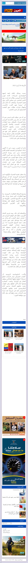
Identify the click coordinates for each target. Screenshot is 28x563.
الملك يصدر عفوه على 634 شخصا (10, 497)
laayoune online (8, 559)
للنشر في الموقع (6, 530)
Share (24, 319)
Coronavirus (16, 489)
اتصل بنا (4, 529)
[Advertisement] (14, 372)
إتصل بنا (23, 3)
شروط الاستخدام (6, 532)
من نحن (19, 3)
